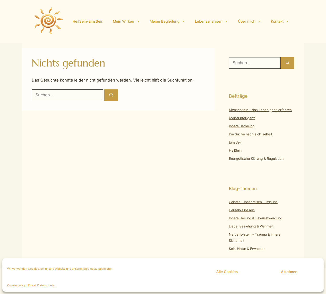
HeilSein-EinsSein (88, 21)
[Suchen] (111, 95)
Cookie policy (16, 285)
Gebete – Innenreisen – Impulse (253, 202)
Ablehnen (289, 271)
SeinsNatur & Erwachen (247, 249)
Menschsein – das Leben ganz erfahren (260, 110)
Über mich (246, 21)
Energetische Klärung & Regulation (256, 158)
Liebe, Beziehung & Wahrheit (251, 226)
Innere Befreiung (242, 126)
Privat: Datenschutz (41, 285)
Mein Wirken (123, 21)
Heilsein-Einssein (242, 210)
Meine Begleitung (164, 21)
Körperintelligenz (242, 118)
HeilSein (235, 150)
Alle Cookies (227, 271)
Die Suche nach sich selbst (250, 134)
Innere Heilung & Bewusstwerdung (255, 218)
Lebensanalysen (208, 21)
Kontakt (277, 21)
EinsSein (235, 142)
